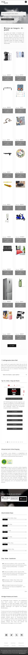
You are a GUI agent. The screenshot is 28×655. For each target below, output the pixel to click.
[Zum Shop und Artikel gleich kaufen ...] (7, 80)
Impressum (14, 648)
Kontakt (6, 643)
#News (11, 580)
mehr (26, 591)
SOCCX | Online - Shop (7, 536)
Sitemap (14, 645)
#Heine (12, 563)
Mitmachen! (21, 643)
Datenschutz (21, 645)
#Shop (5, 580)
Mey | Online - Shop (7, 530)
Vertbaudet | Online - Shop (8, 549)
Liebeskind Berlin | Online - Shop (9, 518)
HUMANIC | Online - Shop (8, 543)
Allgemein (14, 411)
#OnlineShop (20, 565)
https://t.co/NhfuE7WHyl (12, 566)
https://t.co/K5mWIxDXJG (12, 574)
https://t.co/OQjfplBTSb (16, 586)
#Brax (12, 571)
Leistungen (6, 645)
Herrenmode (15, 420)
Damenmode (15, 416)
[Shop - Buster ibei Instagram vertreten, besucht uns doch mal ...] (21, 635)
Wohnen (15, 428)
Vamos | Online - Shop (7, 524)
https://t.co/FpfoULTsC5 (7, 581)
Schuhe (14, 424)
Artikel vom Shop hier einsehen (14, 398)
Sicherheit (13, 643)
